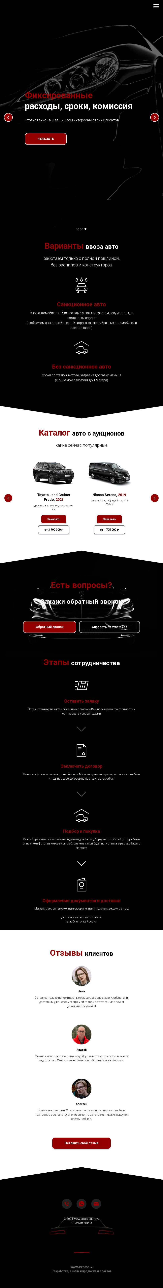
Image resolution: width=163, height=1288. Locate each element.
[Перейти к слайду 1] (78, 1282)
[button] (46, 671)
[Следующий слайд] (154, 644)
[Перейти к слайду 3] (85, 1282)
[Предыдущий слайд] (8, 644)
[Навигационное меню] (156, 6)
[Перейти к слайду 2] (81, 1282)
